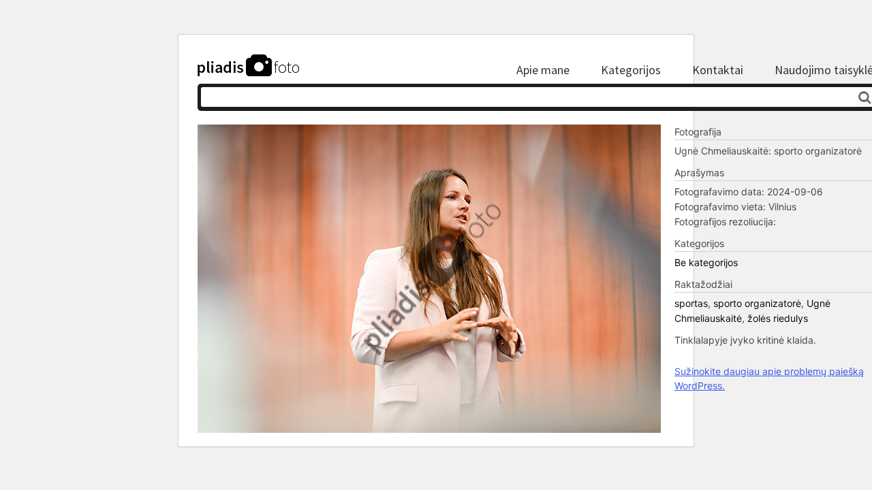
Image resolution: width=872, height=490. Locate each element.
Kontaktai (717, 70)
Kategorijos (631, 70)
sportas (691, 303)
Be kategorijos (706, 262)
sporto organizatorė (757, 303)
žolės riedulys (777, 318)
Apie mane (543, 70)
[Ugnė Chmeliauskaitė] (429, 429)
